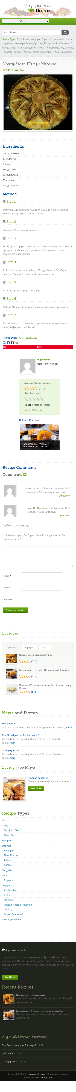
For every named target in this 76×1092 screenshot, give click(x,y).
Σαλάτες (68, 47)
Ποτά (48, 47)
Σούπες (17, 52)
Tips (19, 39)
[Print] (16, 342)
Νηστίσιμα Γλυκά (23, 43)
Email (7, 587)
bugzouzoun (43, 359)
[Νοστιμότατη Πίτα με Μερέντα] (4, 342)
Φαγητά (27, 52)
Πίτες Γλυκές (37, 47)
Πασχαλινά (8, 47)
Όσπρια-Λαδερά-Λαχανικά (58, 43)
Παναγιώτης (43, 508)
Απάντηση (64, 495)
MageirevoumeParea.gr (35, 1074)
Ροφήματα (57, 47)
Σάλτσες (8, 52)
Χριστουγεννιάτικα (42, 52)
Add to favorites (15, 70)
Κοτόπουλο (58, 39)
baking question (11, 750)
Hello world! (9, 723)
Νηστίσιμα (8, 43)
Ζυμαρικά (46, 39)
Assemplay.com (44, 1077)
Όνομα (7, 576)
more (69, 727)
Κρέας (69, 39)
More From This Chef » (48, 364)
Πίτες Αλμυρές (22, 47)
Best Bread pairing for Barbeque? (20, 735)
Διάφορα (35, 39)
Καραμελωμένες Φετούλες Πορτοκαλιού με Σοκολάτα (44, 670)
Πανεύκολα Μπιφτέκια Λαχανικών (35, 654)
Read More (36, 788)
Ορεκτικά (38, 43)
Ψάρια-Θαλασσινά (62, 52)
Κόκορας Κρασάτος (38, 777)
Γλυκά (26, 39)
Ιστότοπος (8, 599)
